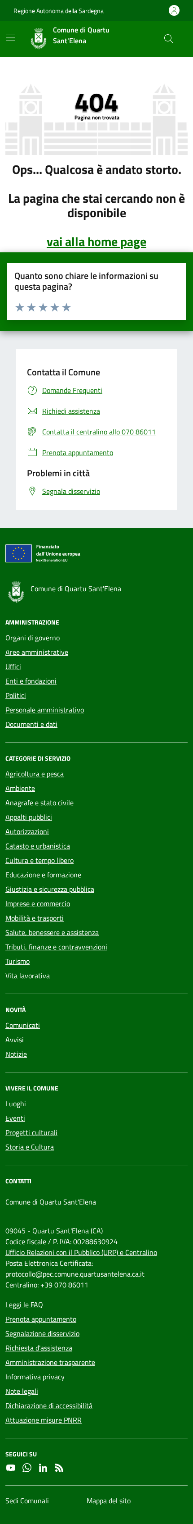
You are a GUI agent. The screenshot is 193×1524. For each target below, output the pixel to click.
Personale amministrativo (44, 709)
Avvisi (14, 1039)
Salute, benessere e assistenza (52, 932)
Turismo (17, 961)
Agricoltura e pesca (34, 773)
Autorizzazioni (27, 831)
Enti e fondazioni (31, 680)
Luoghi (15, 1103)
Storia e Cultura (29, 1146)
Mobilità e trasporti (34, 918)
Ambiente (20, 788)
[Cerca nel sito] (169, 39)
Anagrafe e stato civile (39, 802)
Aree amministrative (36, 652)
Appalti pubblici (28, 817)
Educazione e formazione (43, 874)
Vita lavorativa (27, 975)
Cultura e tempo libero (39, 860)
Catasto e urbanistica (37, 845)
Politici (15, 695)
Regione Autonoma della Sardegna (58, 10)
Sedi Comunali (27, 1500)
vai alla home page (96, 241)
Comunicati (22, 1025)
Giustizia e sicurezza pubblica (49, 889)
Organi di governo (32, 637)
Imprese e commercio (37, 903)
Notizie (16, 1054)
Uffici (13, 666)
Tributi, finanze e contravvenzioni (56, 946)
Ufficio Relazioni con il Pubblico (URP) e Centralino (81, 1252)
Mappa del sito (109, 1500)
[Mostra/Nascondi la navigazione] (10, 37)
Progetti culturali (31, 1132)
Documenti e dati (31, 724)
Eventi (15, 1118)
